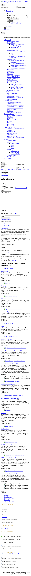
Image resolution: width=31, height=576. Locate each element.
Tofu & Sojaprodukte (12, 78)
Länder (9, 142)
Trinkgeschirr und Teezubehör (15, 106)
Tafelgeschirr (10, 103)
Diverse (9, 122)
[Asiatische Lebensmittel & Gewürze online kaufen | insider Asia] (15, 3)
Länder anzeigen (15, 143)
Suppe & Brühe (11, 43)
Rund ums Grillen (15, 154)
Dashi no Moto (5, 429)
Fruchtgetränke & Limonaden (15, 97)
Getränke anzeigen (12, 93)
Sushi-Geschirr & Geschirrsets (15, 108)
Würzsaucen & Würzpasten (18, 68)
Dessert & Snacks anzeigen (18, 84)
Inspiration (14, 157)
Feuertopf (9, 121)
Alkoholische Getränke (13, 96)
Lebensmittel (7, 40)
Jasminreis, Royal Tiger (7, 339)
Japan (12, 146)
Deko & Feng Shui (12, 136)
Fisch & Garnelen (12, 80)
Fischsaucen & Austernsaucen (18, 65)
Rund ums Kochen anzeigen (14, 115)
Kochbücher (10, 124)
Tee (8, 94)
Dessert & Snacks (12, 83)
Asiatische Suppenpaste (17, 46)
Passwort (9, 17)
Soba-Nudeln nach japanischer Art (10, 398)
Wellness (9, 130)
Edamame (3, 413)
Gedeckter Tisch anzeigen (14, 102)
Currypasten (14, 66)
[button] (1, 491)
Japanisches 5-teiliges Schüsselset (9, 473)
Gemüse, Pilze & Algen (13, 77)
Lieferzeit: (3, 186)
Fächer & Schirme (12, 133)
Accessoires (10, 134)
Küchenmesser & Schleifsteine (15, 120)
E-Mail (9, 15)
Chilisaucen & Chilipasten (17, 63)
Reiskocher (10, 118)
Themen (6, 139)
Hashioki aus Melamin (6, 445)
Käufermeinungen (8, 225)
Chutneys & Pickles (12, 81)
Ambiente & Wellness (9, 127)
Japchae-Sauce (4, 326)
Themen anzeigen (12, 140)
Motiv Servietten (11, 109)
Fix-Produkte (10, 69)
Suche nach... (21, 7)
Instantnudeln (14, 47)
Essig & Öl (10, 71)
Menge (2, 216)
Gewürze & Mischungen (13, 75)
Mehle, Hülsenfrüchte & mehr (18, 56)
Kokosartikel (10, 72)
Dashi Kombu (4, 271)
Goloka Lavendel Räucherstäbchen (10, 458)
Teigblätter (13, 57)
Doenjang (3, 286)
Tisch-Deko (10, 111)
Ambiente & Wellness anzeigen (15, 128)
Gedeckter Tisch (8, 100)
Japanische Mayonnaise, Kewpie (9, 312)
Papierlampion (11, 131)
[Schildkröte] (4, 175)
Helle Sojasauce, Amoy (7, 299)
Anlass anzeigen (15, 151)
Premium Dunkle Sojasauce (8, 384)
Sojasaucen (13, 62)
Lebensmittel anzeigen (13, 41)
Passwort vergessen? (16, 23)
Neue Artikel (7, 157)
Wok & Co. (10, 117)
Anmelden (14, 260)
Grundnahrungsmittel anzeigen (19, 51)
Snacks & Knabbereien (17, 87)
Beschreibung (7, 224)
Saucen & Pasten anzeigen (17, 60)
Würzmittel (10, 74)
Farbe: (2, 190)
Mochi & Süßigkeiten (16, 88)
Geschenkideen (15, 152)
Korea (12, 148)
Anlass (9, 149)
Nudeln (12, 54)
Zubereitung (14, 85)
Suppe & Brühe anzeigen (17, 44)
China (12, 145)
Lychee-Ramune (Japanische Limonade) (11, 350)
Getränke (6, 91)
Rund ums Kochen (9, 114)
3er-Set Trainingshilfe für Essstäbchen (10, 363)
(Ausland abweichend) (21, 188)
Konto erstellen (15, 22)
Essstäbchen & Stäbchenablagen (15, 105)
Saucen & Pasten (11, 59)
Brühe (12, 48)
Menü (2, 32)
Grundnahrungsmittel (12, 50)
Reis (12, 53)
